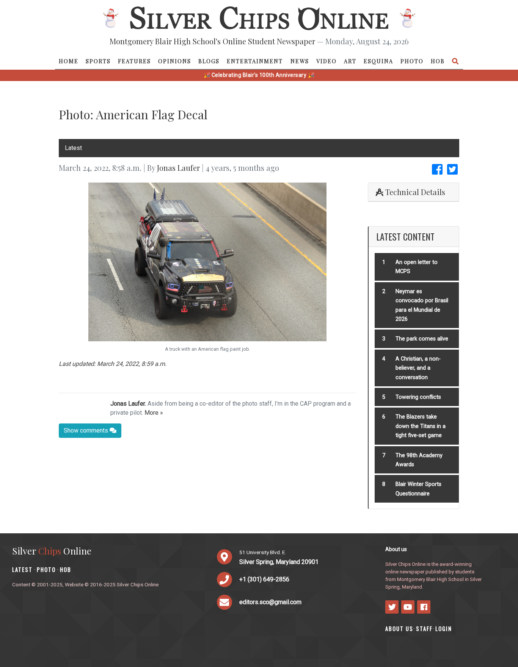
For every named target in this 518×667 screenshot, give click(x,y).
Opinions (174, 61)
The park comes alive (422, 339)
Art (350, 61)
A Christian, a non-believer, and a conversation (418, 368)
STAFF (424, 629)
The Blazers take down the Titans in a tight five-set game (421, 426)
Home (68, 61)
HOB (438, 61)
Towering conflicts (418, 397)
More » (153, 412)
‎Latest (73, 148)
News (299, 61)
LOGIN (443, 629)
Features (134, 61)
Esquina (378, 61)
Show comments (87, 430)
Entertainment (255, 61)
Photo (412, 61)
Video (326, 61)
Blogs (209, 61)
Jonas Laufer (178, 167)
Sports (98, 61)
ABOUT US (399, 629)
